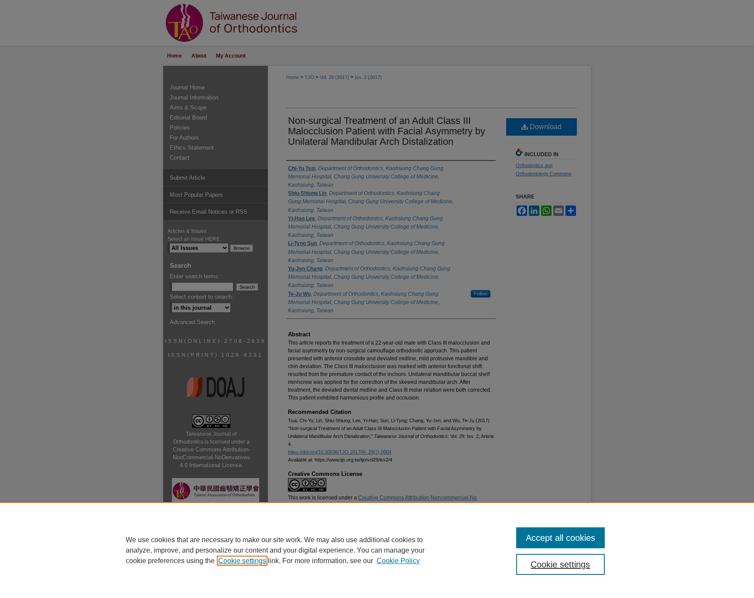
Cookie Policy (398, 560)
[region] (377, 550)
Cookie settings (242, 560)
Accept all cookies (560, 538)
